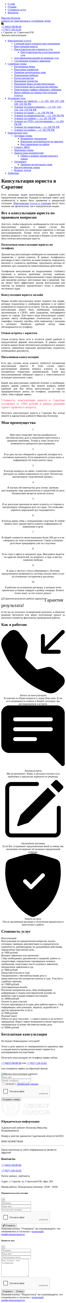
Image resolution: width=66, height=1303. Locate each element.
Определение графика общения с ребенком (37, 89)
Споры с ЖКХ (22, 147)
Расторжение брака (24, 66)
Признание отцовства (26, 81)
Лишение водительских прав (36, 164)
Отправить (10, 1225)
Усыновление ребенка (26, 75)
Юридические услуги (19, 40)
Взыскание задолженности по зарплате (42, 141)
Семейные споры (17, 63)
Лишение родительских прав (30, 72)
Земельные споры (23, 150)
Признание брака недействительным (34, 84)
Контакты (13, 12)
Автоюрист (20, 161)
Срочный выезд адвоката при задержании (37, 43)
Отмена (19, 1291)
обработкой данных (27, 1084)
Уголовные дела (16, 98)
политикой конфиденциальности (22, 1233)
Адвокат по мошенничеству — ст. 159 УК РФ (39, 115)
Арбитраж (13, 173)
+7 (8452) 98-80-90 (11, 26)
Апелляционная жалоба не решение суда (36, 58)
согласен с (21, 1084)
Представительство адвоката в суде (33, 49)
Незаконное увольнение (34, 138)
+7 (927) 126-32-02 (11, 29)
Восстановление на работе (35, 144)
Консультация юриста (26, 46)
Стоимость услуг (17, 9)
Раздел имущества (24, 78)
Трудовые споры (23, 135)
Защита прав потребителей (29, 153)
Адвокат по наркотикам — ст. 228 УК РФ (37, 127)
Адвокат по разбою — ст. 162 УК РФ (34, 130)
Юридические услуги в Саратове (32, 203)
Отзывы (12, 6)
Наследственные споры (27, 167)
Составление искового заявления (32, 60)
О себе (11, 4)
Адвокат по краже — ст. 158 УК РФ (33, 112)
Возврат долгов (22, 170)
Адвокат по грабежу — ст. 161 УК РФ (35, 118)
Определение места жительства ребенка (36, 86)
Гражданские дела (17, 132)
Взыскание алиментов (26, 69)
